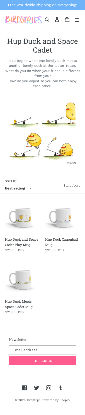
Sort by (11, 181)
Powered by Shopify (56, 400)
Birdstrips (34, 400)
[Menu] (77, 19)
